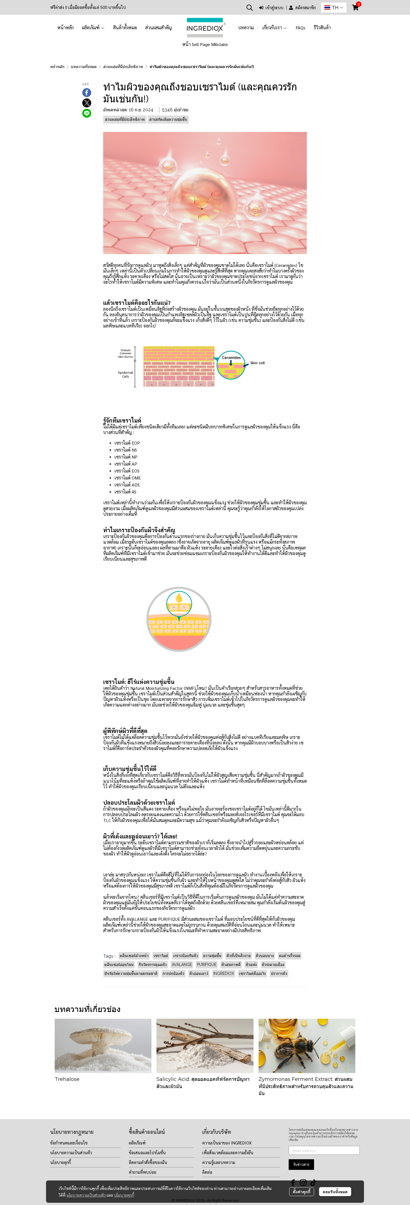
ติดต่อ (207, 1172)
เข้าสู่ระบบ (274, 7)
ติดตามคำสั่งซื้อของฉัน (148, 1162)
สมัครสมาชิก (305, 7)
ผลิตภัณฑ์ (137, 1142)
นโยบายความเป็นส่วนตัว (86, 1194)
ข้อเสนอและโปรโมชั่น (147, 1152)
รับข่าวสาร (301, 1164)
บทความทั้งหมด (84, 66)
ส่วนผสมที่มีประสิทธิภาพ (123, 66)
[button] (249, 7)
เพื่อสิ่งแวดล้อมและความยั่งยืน (227, 1152)
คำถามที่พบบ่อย (142, 1172)
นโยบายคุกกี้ (124, 1194)
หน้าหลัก (57, 66)
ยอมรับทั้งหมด (335, 1191)
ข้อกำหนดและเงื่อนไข (69, 1142)
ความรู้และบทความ (218, 1162)
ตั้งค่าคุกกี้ (301, 1191)
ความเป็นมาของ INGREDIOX (227, 1142)
